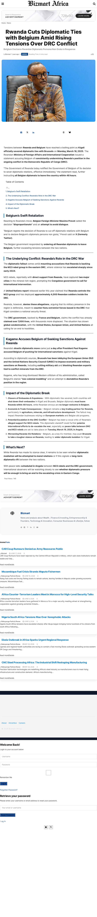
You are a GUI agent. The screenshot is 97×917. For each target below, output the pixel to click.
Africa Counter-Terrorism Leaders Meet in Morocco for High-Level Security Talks (47, 594)
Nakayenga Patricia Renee (10, 576)
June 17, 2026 (15, 553)
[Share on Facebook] (21, 132)
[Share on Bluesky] (69, 132)
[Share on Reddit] (51, 132)
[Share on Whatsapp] (45, 132)
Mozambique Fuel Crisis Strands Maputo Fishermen (31, 571)
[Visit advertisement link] (48, 16)
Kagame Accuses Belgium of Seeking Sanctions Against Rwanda (36, 200)
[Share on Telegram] (57, 132)
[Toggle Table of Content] (7, 188)
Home (4, 23)
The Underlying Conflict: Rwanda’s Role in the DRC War (32, 196)
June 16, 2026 (29, 576)
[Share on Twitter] (27, 132)
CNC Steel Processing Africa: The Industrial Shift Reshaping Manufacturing (44, 662)
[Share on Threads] (63, 132)
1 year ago (15, 54)
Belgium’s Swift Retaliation (18, 191)
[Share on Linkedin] (33, 132)
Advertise (13, 723)
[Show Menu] (3, 4)
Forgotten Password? (8, 790)
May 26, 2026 (29, 644)
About (4, 723)
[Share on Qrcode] (75, 132)
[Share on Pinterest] (39, 132)
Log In (3, 821)
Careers (22, 723)
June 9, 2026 (29, 599)
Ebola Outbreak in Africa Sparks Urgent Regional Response (35, 639)
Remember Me (6, 777)
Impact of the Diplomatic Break (21, 204)
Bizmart (8, 54)
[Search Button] (94, 4)
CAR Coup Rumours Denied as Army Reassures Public (32, 548)
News (9, 23)
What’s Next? (13, 208)
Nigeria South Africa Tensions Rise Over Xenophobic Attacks (36, 617)
